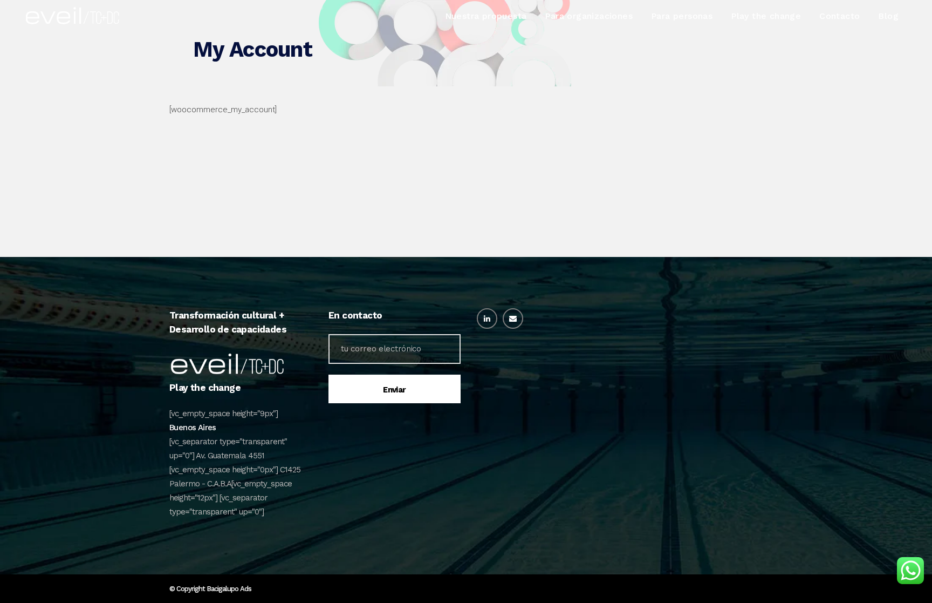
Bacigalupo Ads (229, 589)
